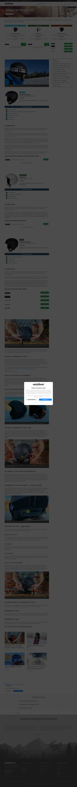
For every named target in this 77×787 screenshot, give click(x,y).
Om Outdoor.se (41, 402)
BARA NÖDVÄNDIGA (32, 399)
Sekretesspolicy (36, 402)
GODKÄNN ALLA (45, 399)
